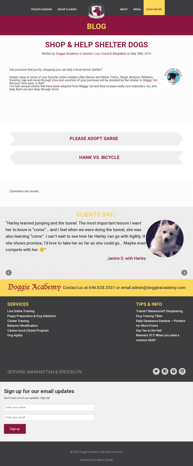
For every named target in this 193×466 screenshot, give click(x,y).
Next (184, 273)
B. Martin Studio (103, 460)
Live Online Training (20, 311)
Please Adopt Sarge (94, 138)
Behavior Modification (22, 325)
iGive (55, 80)
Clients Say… (96, 214)
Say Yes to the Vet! (149, 330)
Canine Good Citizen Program (28, 330)
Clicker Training (18, 321)
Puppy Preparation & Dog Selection (31, 316)
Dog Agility (14, 335)
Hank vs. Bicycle (99, 157)
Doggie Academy (67, 53)
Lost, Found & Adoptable (110, 53)
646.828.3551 (102, 287)
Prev (9, 273)
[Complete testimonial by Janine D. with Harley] (165, 239)
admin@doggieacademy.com (158, 287)
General (87, 53)
